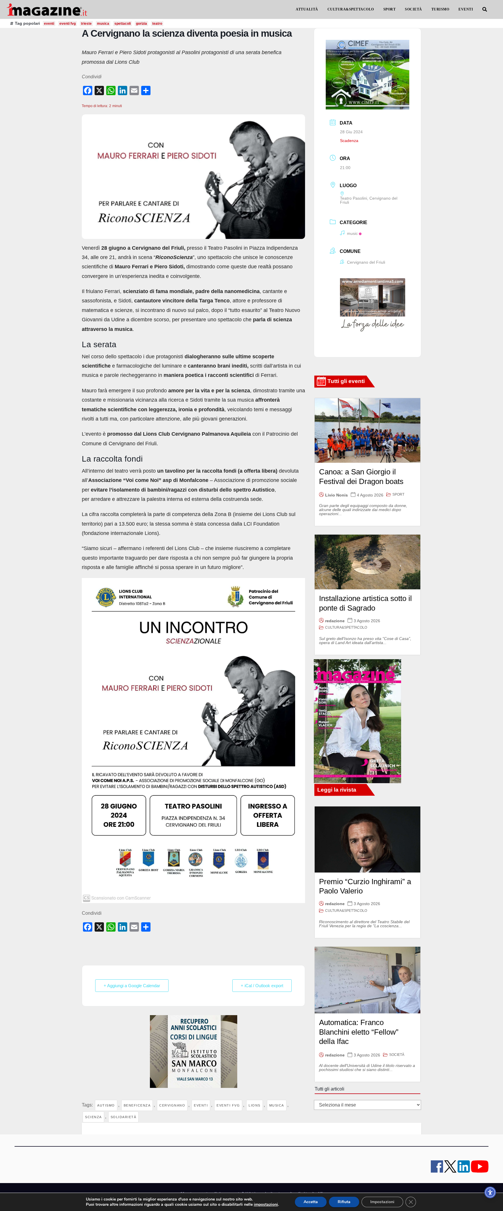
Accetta (311, 1202)
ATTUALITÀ (307, 9)
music (352, 233)
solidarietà (124, 1117)
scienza (93, 1117)
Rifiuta (344, 1202)
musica (276, 1105)
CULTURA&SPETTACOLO (350, 9)
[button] (484, 9)
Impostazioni (382, 1202)
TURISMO (440, 9)
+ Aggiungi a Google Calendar (132, 985)
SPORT (389, 9)
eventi (49, 24)
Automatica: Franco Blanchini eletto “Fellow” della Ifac (358, 1032)
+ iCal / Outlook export (262, 985)
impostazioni (266, 1204)
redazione (335, 621)
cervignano (172, 1105)
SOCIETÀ (413, 9)
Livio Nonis (336, 495)
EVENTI (465, 9)
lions (255, 1105)
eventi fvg (67, 24)
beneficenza (137, 1105)
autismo (106, 1105)
